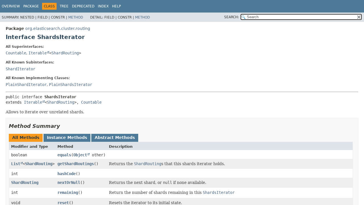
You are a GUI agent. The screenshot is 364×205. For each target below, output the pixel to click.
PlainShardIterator (26, 84)
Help (116, 6)
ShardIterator (20, 69)
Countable (16, 53)
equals (64, 155)
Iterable (37, 53)
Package (31, 6)
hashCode (66, 173)
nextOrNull (68, 182)
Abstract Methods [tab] (115, 137)
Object (80, 155)
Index (103, 6)
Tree (64, 6)
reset (63, 202)
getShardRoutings (75, 163)
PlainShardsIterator (70, 84)
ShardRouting (65, 53)
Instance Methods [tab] (67, 137)
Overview (11, 6)
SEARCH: (231, 17)
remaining (67, 192)
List (15, 163)
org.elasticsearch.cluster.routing (57, 28)
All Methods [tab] (25, 137)
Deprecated (83, 6)
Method (75, 17)
